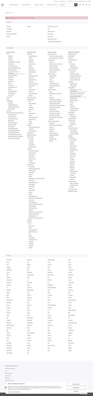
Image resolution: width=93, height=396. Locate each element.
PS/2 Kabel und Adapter (54, 113)
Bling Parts (31, 62)
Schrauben (31, 200)
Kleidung (29, 125)
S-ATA (50, 95)
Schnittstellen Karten (54, 135)
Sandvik (29, 300)
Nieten (71, 104)
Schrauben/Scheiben (73, 128)
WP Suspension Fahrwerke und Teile (15, 112)
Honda (30, 105)
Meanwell (70, 320)
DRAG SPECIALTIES (52, 287)
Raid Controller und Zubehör (55, 64)
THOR (8, 262)
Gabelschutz (11, 81)
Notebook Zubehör (53, 133)
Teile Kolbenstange (12, 91)
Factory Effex (9, 279)
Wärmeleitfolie (73, 85)
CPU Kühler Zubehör (74, 73)
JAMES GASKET (71, 315)
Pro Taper (70, 295)
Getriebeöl (31, 142)
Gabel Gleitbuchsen (12, 65)
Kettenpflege (32, 144)
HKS (7, 317)
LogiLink (29, 337)
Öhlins (69, 325)
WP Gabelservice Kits (13, 118)
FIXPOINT (50, 279)
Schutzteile (29, 148)
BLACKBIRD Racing (72, 322)
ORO (69, 292)
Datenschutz (50, 34)
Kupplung (31, 81)
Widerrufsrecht (51, 31)
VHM (8, 264)
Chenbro (29, 345)
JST (48, 282)
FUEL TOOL (9, 259)
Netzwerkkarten (53, 75)
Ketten (30, 176)
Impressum (50, 36)
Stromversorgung (72, 181)
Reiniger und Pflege (31, 135)
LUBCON (70, 287)
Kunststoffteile (71, 87)
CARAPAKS (50, 272)
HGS (49, 342)
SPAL (28, 350)
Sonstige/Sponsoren (33, 117)
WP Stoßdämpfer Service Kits (14, 134)
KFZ (29, 233)
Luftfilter (31, 192)
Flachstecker (73, 147)
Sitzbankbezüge (32, 206)
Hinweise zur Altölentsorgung (54, 41)
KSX (69, 317)
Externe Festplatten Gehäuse (55, 125)
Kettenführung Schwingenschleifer (37, 178)
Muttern (72, 102)
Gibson (69, 279)
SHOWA (49, 317)
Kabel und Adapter (52, 89)
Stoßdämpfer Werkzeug (13, 106)
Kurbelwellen (32, 184)
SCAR (49, 300)
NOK (28, 307)
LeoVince (70, 332)
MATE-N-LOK (73, 155)
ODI (48, 327)
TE (7, 287)
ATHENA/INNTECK (52, 305)
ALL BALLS (29, 259)
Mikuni (28, 310)
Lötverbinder (73, 153)
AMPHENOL (9, 269)
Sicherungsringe (32, 202)
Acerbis (70, 267)
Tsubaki (70, 350)
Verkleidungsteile (33, 216)
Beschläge (70, 58)
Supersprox (50, 320)
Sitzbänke (31, 91)
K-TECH (8, 310)
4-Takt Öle (31, 141)
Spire (28, 302)
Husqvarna (31, 107)
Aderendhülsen (73, 139)
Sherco (30, 115)
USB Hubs (51, 137)
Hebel (30, 73)
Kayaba (70, 305)
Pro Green (50, 295)
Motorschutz (31, 156)
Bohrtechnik (31, 225)
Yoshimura (9, 322)
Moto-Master (71, 342)
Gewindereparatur (33, 229)
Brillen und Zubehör (31, 97)
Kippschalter (73, 124)
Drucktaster (72, 122)
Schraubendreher (33, 239)
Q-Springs (29, 297)
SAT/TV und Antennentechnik (56, 56)
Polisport (29, 295)
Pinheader (72, 159)
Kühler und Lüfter (72, 69)
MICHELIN (29, 325)
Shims (8, 99)
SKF (48, 312)
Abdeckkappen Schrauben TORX (77, 93)
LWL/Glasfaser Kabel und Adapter (57, 105)
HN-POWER (29, 282)
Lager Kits (31, 188)
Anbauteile (10, 102)
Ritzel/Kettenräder (33, 196)
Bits (29, 223)
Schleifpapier (32, 237)
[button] (79, 4)
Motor (30, 87)
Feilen (30, 227)
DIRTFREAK (70, 274)
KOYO (28, 285)
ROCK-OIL (9, 335)
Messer (30, 235)
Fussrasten (31, 67)
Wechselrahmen (53, 139)
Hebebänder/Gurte (33, 231)
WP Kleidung (11, 120)
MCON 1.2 (72, 157)
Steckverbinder (71, 137)
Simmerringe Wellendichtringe (36, 204)
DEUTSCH (72, 143)
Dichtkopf (10, 60)
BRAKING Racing (10, 325)
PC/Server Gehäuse (53, 67)
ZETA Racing (30, 322)
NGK (28, 353)
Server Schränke (53, 71)
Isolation (70, 62)
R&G (49, 297)
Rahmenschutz (32, 158)
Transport (31, 245)
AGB (49, 28)
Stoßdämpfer (10, 100)
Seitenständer (32, 89)
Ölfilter (30, 194)
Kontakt (89, 1)
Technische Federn (72, 189)
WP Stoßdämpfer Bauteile (14, 130)
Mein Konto (63, 1)
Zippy (28, 267)
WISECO (29, 335)
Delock (69, 345)
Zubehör (51, 87)
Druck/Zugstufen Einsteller (14, 62)
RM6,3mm (72, 169)
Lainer (69, 335)
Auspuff (30, 58)
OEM (49, 347)
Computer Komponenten (53, 121)
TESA (69, 259)
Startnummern (32, 119)
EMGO (8, 337)
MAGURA (9, 290)
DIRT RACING (51, 274)
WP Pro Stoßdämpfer (13, 128)
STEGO (69, 285)
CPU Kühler (72, 71)
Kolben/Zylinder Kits (33, 182)
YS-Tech (49, 315)
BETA (30, 101)
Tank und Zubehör (33, 93)
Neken (8, 292)
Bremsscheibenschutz (34, 150)
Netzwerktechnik (51, 73)
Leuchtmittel (71, 114)
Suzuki (30, 121)
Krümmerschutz (32, 152)
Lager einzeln (32, 186)
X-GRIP (69, 264)
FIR (27, 279)
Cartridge (10, 58)
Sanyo (28, 315)
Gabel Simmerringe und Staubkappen (13, 72)
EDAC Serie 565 (73, 145)
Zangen (30, 247)
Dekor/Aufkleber (31, 99)
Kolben (9, 83)
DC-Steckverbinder (72, 60)
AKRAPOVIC (9, 345)
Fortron (8, 305)
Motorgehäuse (30, 133)
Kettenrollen (31, 180)
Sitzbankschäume (33, 208)
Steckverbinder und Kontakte (56, 117)
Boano (8, 272)
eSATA (50, 91)
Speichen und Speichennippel (35, 212)
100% (8, 315)
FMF (69, 312)
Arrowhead (70, 269)
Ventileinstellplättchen (34, 214)
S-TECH (28, 347)
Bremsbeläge (32, 166)
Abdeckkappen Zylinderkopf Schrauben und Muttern (76, 95)
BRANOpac (29, 272)
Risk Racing (9, 347)
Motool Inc (70, 290)
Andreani (29, 287)
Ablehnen (76, 391)
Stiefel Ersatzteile (33, 131)
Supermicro (71, 330)
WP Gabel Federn (12, 116)
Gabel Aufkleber (32, 103)
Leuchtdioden (71, 112)
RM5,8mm (72, 167)
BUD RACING (30, 317)
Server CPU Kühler (53, 65)
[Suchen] (75, 4)
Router (50, 79)
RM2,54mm (72, 161)
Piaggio (69, 347)
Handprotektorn (32, 71)
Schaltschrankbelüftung (75, 75)
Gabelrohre (10, 79)
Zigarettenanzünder (72, 191)
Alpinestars (50, 325)
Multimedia (52, 129)
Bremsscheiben (32, 170)
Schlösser (70, 126)
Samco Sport (9, 300)
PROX (8, 297)
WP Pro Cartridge (12, 124)
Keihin (49, 332)
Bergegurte (31, 60)
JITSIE (28, 342)
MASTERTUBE (30, 290)
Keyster (49, 337)
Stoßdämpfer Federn (13, 104)
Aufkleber (10, 56)
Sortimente (31, 243)
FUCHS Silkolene (30, 332)
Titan (49, 330)
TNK (28, 262)
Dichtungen (31, 172)
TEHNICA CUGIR (51, 259)
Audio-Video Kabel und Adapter (56, 58)
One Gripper (9, 353)
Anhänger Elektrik (72, 54)
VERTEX (49, 322)
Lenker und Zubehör (33, 83)
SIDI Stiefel (31, 129)
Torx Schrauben (73, 130)
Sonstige (31, 160)
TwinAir (8, 332)
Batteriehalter (71, 56)
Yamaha (30, 123)
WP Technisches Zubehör (14, 138)
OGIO (49, 292)
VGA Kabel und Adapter (54, 107)
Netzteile (51, 62)
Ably (49, 267)
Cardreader (52, 123)
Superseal (72, 179)
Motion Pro (9, 327)
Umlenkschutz (32, 162)
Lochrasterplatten (72, 118)
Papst (8, 295)
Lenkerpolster (32, 113)
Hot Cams (9, 312)
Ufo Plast (29, 340)
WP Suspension (51, 345)
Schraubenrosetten (74, 108)
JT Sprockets (71, 282)
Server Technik (51, 60)
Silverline (29, 305)
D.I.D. (49, 302)
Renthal (70, 297)
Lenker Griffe (32, 190)
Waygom (70, 340)
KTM (30, 111)
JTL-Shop (86, 394)
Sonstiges (31, 210)
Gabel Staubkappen (12, 75)
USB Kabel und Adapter (54, 103)
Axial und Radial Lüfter (75, 79)
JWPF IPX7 (72, 151)
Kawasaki (31, 109)
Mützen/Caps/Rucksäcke (34, 127)
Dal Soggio (9, 342)
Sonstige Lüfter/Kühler (75, 77)
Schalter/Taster (71, 120)
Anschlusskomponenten (54, 85)
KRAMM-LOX (50, 285)
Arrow (49, 269)
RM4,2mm (72, 165)
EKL (48, 277)
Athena (69, 302)
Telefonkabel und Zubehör (55, 93)
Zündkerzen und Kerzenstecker (36, 217)
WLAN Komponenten (54, 83)
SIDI (48, 310)
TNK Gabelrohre (12, 93)
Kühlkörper (70, 81)
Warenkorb (70, 1)
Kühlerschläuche (32, 79)
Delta (8, 274)
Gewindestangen (74, 100)
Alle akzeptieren (76, 384)
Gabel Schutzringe (12, 69)
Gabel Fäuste (11, 64)
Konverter (51, 127)
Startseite (56, 1)
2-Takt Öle (31, 139)
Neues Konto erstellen (80, 1)
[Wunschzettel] (83, 4)
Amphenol (72, 141)
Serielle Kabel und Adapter (55, 101)
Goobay (8, 307)
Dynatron (9, 277)
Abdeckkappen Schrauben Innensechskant (76, 90)
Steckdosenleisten (74, 185)
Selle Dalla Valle (71, 300)
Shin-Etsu (9, 302)
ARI (69, 337)
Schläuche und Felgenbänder (35, 198)
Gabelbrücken (32, 69)
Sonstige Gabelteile (12, 87)
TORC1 (49, 262)
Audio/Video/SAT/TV (52, 54)
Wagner (29, 264)
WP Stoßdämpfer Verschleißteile (15, 136)
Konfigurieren (76, 387)
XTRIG (28, 312)
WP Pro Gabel (11, 126)
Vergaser (31, 95)
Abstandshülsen (73, 98)
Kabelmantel (73, 65)
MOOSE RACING (72, 310)
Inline (69, 307)
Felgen (30, 65)
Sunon (49, 335)
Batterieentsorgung (52, 39)
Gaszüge (31, 174)
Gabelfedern (11, 77)
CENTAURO (9, 350)
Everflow (70, 277)
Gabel (8, 54)
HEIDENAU (9, 282)
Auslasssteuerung (33, 56)
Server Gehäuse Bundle (54, 69)
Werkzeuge (29, 221)
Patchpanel (51, 77)
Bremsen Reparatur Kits (34, 168)
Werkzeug (9, 110)
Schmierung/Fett (32, 146)
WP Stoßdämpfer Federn (13, 132)
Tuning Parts (11, 95)
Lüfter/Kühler (32, 85)
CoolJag (70, 272)
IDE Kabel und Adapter (54, 115)
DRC (7, 330)
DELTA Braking (30, 274)
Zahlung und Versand (53, 26)
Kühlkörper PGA (73, 83)
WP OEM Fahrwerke (12, 122)
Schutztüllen (73, 173)
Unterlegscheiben (74, 110)
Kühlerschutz (32, 154)
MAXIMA (49, 340)
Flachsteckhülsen (74, 149)
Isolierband (72, 64)
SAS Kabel (51, 97)
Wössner (50, 264)
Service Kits (10, 85)
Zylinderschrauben (74, 133)
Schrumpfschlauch (74, 67)
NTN (28, 292)
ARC (28, 269)
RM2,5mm (72, 163)
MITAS (28, 327)
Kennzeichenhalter (33, 75)
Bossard (70, 327)
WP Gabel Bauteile (12, 114)
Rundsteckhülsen (74, 171)
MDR (49, 290)
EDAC (28, 277)
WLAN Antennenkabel (54, 111)
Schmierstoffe (30, 137)
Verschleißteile (11, 108)
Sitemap (29, 26)
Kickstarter (31, 77)
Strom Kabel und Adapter (55, 99)
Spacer (9, 89)
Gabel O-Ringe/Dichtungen (14, 67)
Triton (69, 262)
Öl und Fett (9, 97)
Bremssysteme (32, 64)
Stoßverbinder (73, 177)
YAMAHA (8, 267)
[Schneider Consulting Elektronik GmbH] (2, 5)
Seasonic (9, 320)
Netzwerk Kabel (52, 109)
